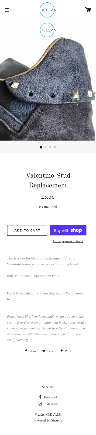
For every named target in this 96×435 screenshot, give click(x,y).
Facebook (50, 397)
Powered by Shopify (48, 420)
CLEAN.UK (53, 414)
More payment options (68, 241)
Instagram (50, 404)
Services (48, 387)
